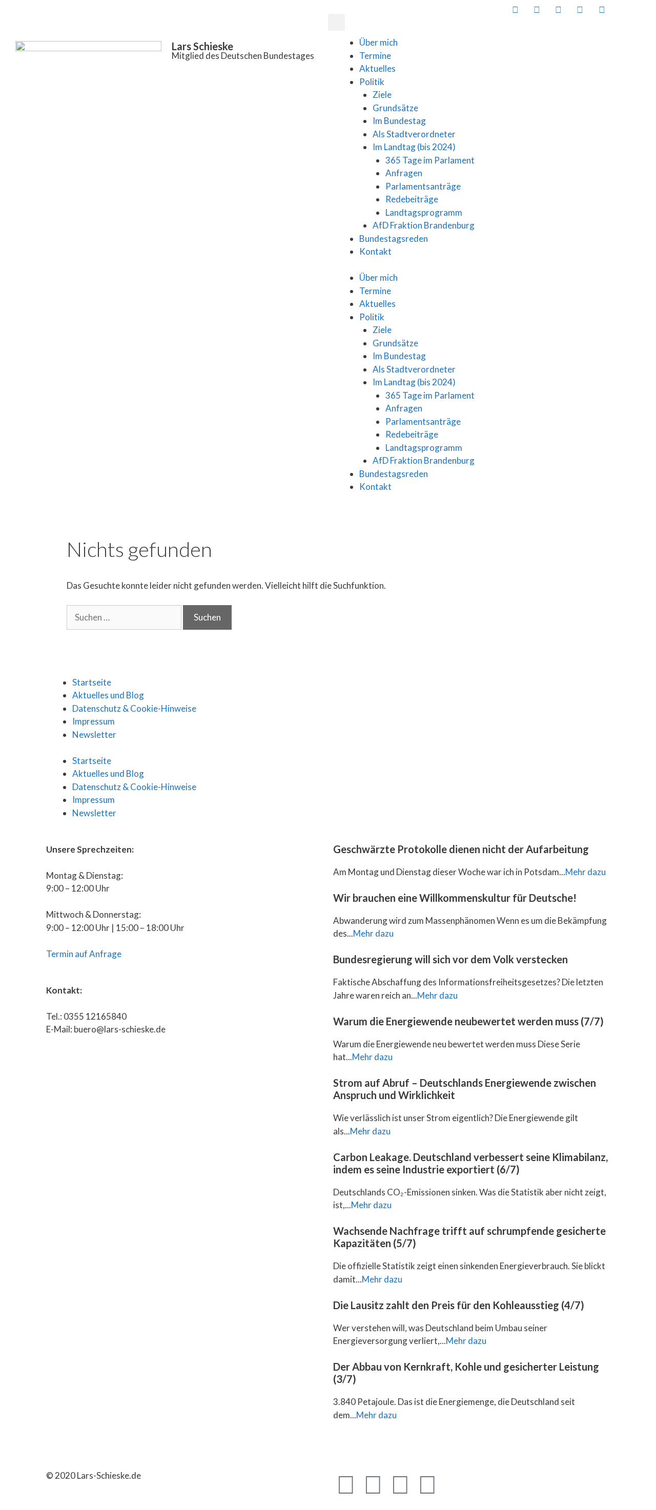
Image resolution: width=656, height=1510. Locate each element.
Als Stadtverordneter (414, 134)
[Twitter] (373, 1484)
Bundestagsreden (393, 238)
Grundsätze (395, 107)
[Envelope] (454, 1484)
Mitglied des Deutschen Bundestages (243, 55)
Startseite (91, 682)
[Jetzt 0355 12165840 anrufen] (622, 9)
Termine (375, 55)
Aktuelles (377, 68)
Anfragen (403, 173)
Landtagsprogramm (423, 212)
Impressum (93, 721)
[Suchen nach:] (125, 617)
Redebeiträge (411, 199)
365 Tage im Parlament (430, 160)
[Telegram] (400, 1484)
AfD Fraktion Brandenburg (424, 225)
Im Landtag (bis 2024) (414, 146)
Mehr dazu (585, 871)
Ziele (382, 94)
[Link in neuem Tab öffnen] (514, 9)
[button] (336, 22)
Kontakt (375, 251)
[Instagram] (427, 1484)
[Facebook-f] (346, 1484)
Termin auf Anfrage (83, 953)
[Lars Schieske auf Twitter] (536, 9)
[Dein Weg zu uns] (644, 9)
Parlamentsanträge (423, 186)
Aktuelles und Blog (108, 695)
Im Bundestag (399, 120)
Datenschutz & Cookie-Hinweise (134, 708)
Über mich (378, 42)
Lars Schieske (202, 46)
